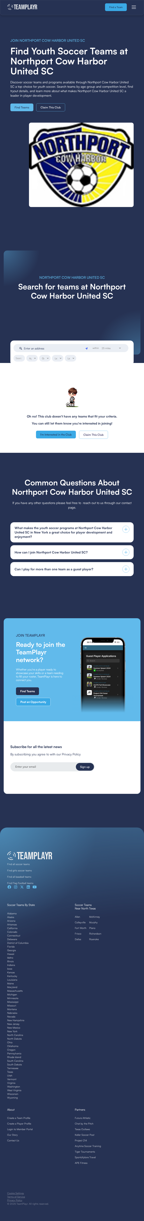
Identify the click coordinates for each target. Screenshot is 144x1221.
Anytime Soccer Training (88, 1146)
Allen (77, 916)
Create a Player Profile (19, 1123)
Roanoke (94, 939)
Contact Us (13, 1140)
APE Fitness (81, 1162)
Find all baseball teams (19, 876)
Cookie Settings (15, 1193)
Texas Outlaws (82, 1129)
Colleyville (80, 922)
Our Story (12, 1134)
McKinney (94, 916)
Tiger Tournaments (85, 1151)
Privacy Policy (14, 1200)
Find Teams (22, 107)
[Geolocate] (86, 348)
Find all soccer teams (18, 864)
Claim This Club (51, 107)
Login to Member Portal (20, 1129)
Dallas (78, 939)
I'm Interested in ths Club (56, 434)
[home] (22, 7)
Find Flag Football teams (20, 883)
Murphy (93, 922)
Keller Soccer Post (84, 1134)
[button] (133, 7)
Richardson (95, 933)
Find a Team (116, 7)
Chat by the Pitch (84, 1123)
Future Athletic (82, 1117)
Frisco (78, 933)
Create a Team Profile (18, 1117)
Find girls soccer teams (19, 870)
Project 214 (81, 1140)
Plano (92, 927)
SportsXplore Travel (85, 1157)
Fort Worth (80, 927)
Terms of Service (16, 1196)
